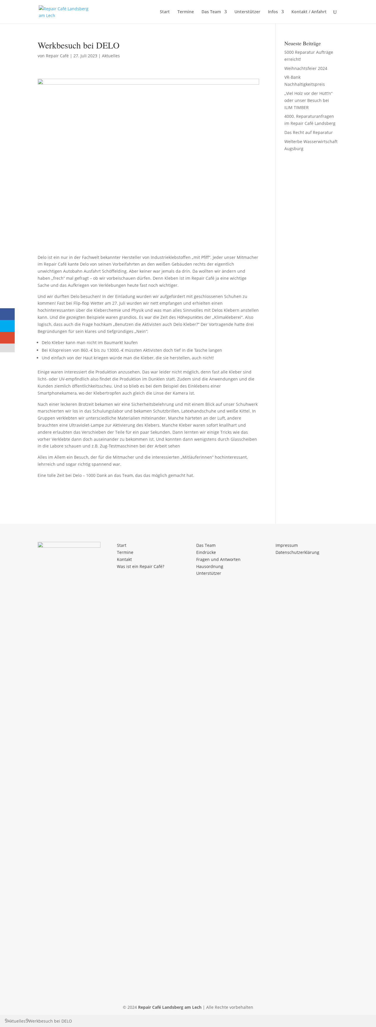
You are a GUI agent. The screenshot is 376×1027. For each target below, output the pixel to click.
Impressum (287, 545)
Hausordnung (209, 566)
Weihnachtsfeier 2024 (305, 68)
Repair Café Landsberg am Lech (170, 1007)
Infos (273, 12)
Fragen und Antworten (218, 559)
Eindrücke (206, 552)
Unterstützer (247, 12)
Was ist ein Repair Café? (140, 566)
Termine (185, 12)
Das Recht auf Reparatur (308, 132)
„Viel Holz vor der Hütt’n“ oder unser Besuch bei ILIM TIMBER (308, 100)
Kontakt (124, 559)
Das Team (211, 12)
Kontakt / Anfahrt (309, 12)
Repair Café (57, 55)
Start (165, 12)
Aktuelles (111, 55)
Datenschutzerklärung (297, 552)
